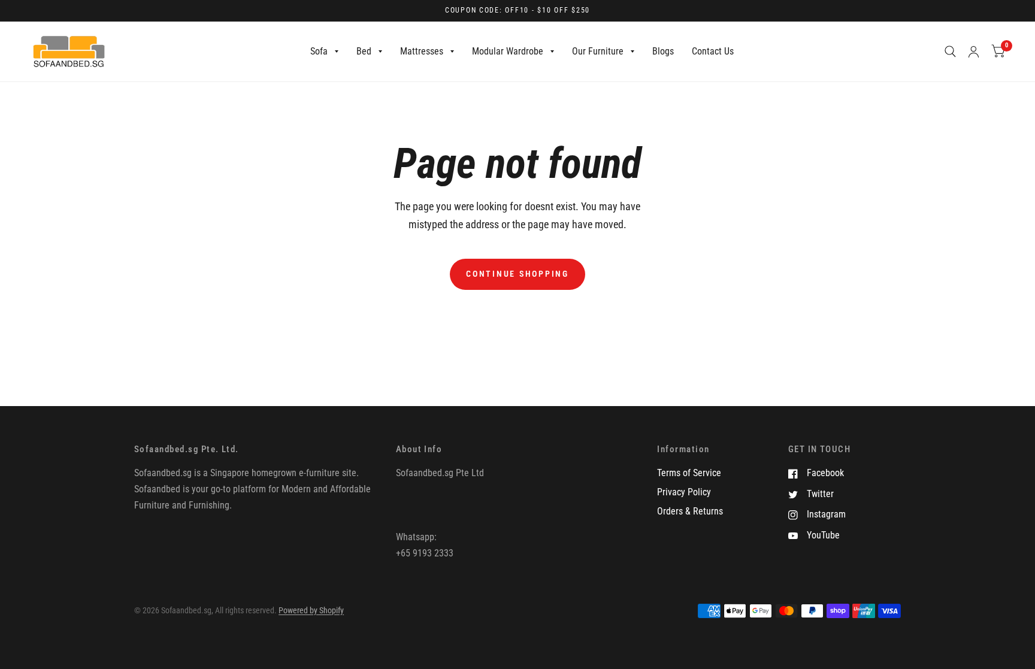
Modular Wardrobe (507, 51)
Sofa (319, 51)
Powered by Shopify (311, 610)
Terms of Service (689, 473)
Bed (363, 51)
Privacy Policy (684, 492)
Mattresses (421, 51)
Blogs (663, 51)
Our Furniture (598, 51)
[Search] (950, 51)
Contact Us (713, 51)
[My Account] (973, 51)
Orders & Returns (690, 511)
